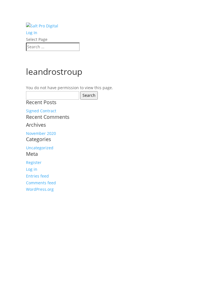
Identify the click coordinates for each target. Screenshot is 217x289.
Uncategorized (39, 147)
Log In (31, 32)
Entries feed (37, 176)
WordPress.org (40, 189)
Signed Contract (41, 110)
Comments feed (41, 182)
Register (34, 162)
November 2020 (41, 133)
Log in (31, 169)
